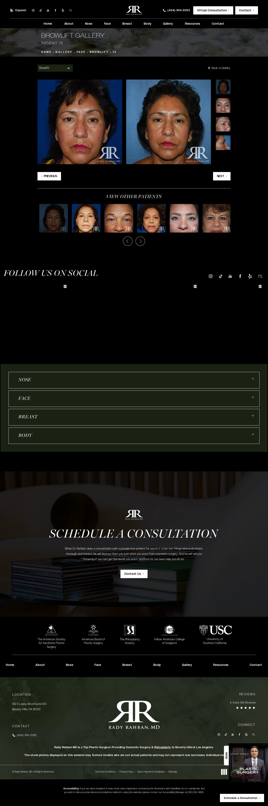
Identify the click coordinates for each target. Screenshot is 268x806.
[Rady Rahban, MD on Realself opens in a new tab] (70, 10)
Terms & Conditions (105, 771)
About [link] (69, 24)
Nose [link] (88, 24)
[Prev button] (127, 241)
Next (220, 176)
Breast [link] (127, 24)
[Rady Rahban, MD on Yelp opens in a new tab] (62, 10)
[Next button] (140, 241)
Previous (50, 176)
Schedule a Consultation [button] (241, 798)
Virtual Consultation (212, 10)
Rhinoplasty (162, 747)
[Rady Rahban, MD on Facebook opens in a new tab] (55, 10)
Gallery (64, 52)
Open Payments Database (151, 771)
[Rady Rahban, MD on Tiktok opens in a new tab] (40, 10)
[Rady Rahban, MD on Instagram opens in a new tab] (33, 10)
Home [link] (48, 24)
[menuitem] (33, 10)
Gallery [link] (168, 24)
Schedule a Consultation (134, 535)
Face (81, 52)
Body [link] (147, 24)
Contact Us (132, 574)
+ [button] (253, 378)
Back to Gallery (221, 68)
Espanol (20, 10)
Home (46, 52)
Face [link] (107, 24)
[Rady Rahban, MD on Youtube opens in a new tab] (48, 10)
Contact (245, 10)
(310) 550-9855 (196, 792)
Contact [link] (218, 24)
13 (115, 52)
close (226, 755)
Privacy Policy (126, 771)
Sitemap (173, 771)
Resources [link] (192, 24)
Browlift (99, 52)
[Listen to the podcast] (248, 763)
